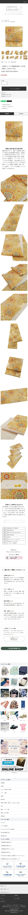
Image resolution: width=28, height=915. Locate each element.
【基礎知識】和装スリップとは (7, 848)
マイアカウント (3, 895)
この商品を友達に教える (6, 104)
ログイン (2, 898)
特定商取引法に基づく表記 (6, 94)
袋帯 (8, 20)
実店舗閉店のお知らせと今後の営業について (10, 858)
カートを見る (17, 898)
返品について (3, 92)
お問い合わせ (3, 901)
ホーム (2, 20)
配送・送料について (16, 905)
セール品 (5, 21)
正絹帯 (5, 20)
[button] (14, 131)
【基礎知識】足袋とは (5, 852)
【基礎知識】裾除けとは (6, 845)
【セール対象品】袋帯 (11, 21)
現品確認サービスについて (6, 96)
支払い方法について (9, 905)
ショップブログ (11, 908)
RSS (15, 908)
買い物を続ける (4, 108)
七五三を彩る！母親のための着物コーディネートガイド (13, 855)
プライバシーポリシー (15, 906)
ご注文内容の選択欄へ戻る (14, 648)
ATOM (18, 908)
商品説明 (7, 113)
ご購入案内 (21, 113)
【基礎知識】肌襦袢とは (6, 842)
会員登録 (16, 895)
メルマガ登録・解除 (23, 906)
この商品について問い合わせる (7, 106)
